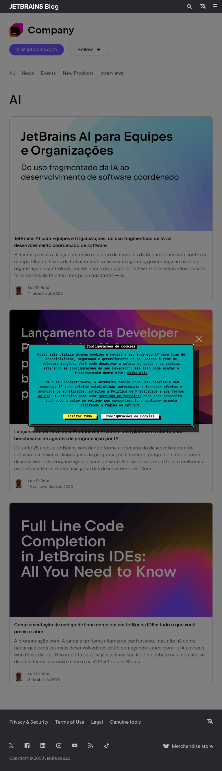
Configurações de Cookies (130, 416)
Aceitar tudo (80, 416)
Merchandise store (191, 749)
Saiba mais (137, 373)
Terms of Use (69, 722)
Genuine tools (125, 722)
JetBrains (53, 758)
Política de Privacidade (134, 391)
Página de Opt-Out (122, 405)
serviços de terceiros (120, 396)
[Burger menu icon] (215, 6)
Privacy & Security (28, 722)
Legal (97, 722)
